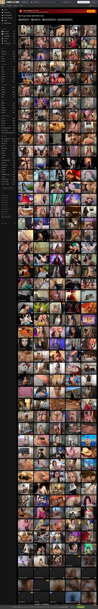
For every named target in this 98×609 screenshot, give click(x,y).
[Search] (61, 2)
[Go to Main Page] (12, 2)
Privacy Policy (5, 204)
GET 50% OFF (91, 11)
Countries (36, 19)
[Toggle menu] (2, 2)
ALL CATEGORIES (9, 188)
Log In (93, 2)
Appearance (24, 19)
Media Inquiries (5, 202)
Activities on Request (65, 19)
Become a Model (5, 209)
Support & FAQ (5, 195)
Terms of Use (5, 207)
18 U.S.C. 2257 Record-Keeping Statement (7, 217)
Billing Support (5, 197)
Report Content (5, 200)
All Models (4, 213)
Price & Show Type (49, 19)
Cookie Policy (64, 607)
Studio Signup (5, 211)
